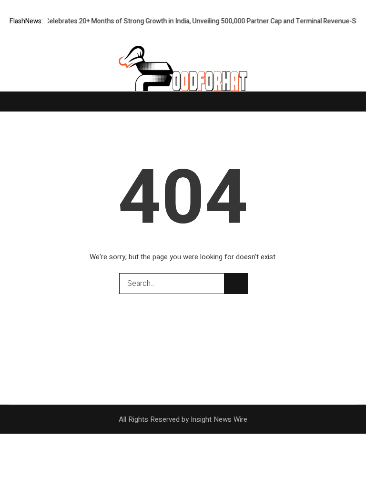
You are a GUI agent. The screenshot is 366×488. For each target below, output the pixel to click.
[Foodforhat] (183, 72)
